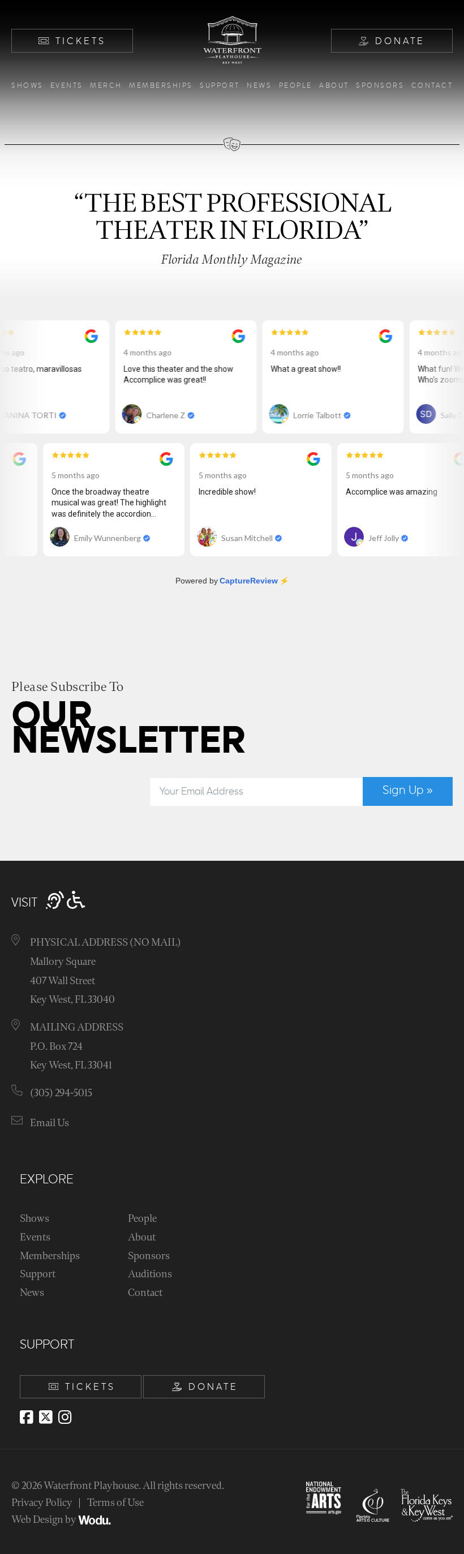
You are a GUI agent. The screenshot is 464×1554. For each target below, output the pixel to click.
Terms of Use (115, 1502)
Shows (27, 85)
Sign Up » (408, 790)
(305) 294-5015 (61, 1093)
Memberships (161, 85)
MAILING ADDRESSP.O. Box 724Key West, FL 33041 (76, 1046)
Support (220, 85)
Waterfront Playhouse (91, 1485)
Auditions (150, 1274)
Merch (106, 85)
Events (66, 85)
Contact (432, 85)
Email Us (49, 1123)
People (295, 85)
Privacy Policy (41, 1502)
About (334, 85)
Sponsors (380, 85)
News (259, 85)
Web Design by (44, 1519)
